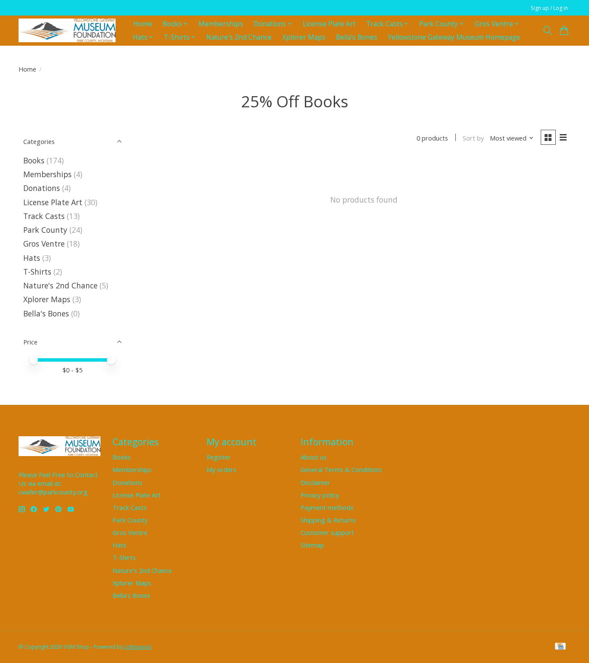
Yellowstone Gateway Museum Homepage (454, 37)
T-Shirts (37, 271)
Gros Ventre (44, 243)
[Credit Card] (560, 647)
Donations (41, 188)
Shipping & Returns (328, 520)
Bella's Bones (356, 37)
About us (313, 457)
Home (142, 23)
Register (219, 457)
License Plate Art (329, 23)
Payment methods (327, 507)
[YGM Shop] (67, 30)
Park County (45, 230)
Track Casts (44, 216)
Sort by (473, 138)
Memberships (220, 23)
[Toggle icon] (547, 30)
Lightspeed (137, 646)
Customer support (327, 532)
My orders (221, 469)
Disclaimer (315, 482)
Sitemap (312, 545)
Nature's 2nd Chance (239, 37)
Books (33, 160)
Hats (31, 258)
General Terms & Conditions (341, 469)
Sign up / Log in (549, 8)
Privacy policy (320, 495)
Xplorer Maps (304, 37)
